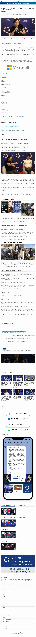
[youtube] (19, 632)
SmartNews (25, 350)
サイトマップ (5, 626)
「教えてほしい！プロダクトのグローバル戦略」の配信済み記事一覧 (13, 116)
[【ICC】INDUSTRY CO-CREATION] (18, 1)
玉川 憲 (23, 14)
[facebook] (15, 632)
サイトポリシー (5, 624)
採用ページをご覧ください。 (12, 56)
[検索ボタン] (1, 1)
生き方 (4, 605)
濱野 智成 (20, 14)
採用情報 (4, 617)
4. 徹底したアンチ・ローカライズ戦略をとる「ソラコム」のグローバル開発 (17, 326)
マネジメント (5, 600)
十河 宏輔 (17, 14)
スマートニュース (4, 14)
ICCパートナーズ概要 (6, 615)
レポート (4, 594)
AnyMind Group (8, 350)
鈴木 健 (26, 14)
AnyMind (4, 350)
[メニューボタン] (35, 1)
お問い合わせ (5, 628)
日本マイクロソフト (28, 72)
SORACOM (29, 350)
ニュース (4, 596)
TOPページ (20, 338)
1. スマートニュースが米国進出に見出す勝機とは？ (10, 126)
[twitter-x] (16, 632)
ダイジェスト (5, 592)
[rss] (20, 632)
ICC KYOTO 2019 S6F (20, 350)
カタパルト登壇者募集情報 (7, 619)
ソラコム (8, 14)
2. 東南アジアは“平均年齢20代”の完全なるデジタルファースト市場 (12, 130)
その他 (4, 607)
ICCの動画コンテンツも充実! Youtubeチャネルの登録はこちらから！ (13, 44)
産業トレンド (4, 11)
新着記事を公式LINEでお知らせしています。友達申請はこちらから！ (14, 43)
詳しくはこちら (26, 3)
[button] (4, 39)
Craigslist (21, 193)
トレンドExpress (13, 14)
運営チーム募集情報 (6, 621)
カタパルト (4, 598)
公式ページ (18, 62)
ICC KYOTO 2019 (13, 350)
